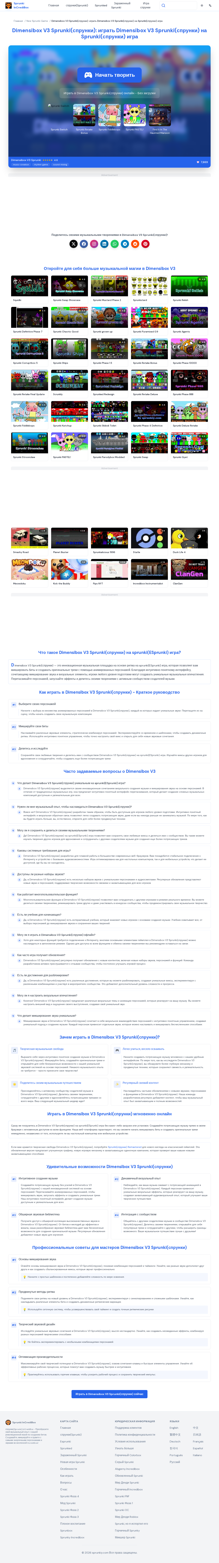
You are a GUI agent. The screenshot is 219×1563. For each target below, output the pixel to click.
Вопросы (66, 1482)
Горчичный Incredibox (129, 1489)
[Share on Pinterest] (145, 244)
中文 (195, 1428)
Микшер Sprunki (125, 1537)
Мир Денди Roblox (126, 1517)
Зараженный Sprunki (120, 5)
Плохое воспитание (72, 1523)
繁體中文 (175, 1434)
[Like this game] (198, 162)
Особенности (68, 1469)
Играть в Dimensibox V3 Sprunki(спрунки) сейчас (109, 1394)
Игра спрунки (145, 5)
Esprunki (65, 1441)
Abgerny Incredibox (127, 1469)
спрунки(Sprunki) (77, 5)
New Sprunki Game (37, 20)
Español (198, 1448)
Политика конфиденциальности (135, 1434)
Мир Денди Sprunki (127, 1482)
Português (176, 1455)
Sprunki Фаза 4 (69, 1496)
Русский (175, 1462)
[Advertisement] (109, 201)
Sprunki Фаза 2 (69, 1510)
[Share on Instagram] (94, 244)
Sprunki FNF (122, 1496)
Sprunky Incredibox (72, 1537)
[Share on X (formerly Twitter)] (73, 244)
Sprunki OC (122, 1510)
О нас (63, 1489)
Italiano (197, 1455)
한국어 (174, 1448)
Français (198, 1441)
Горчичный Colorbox (128, 1455)
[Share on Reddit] (135, 244)
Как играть (66, 1476)
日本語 (197, 1434)
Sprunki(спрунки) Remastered (124, 1147)
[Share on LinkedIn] (104, 244)
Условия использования (130, 1441)
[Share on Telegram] (125, 244)
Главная (53, 5)
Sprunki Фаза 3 (69, 1517)
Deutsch (175, 1441)
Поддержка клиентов (128, 1428)
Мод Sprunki (67, 1503)
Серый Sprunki (124, 1462)
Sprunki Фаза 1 (124, 1503)
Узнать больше (124, 1448)
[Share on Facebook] (84, 244)
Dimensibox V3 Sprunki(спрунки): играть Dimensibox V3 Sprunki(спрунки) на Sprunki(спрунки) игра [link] (107, 20)
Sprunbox (66, 1530)
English (174, 1428)
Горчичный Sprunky (127, 1530)
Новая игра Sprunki (72, 1462)
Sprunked (101, 5)
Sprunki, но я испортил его (131, 1523)
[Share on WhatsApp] (115, 244)
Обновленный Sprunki (129, 1476)
